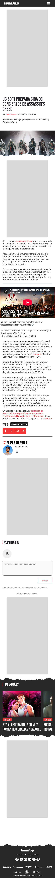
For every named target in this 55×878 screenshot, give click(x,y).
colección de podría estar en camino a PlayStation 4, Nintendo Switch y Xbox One (23, 413)
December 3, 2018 (27, 336)
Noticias (7, 720)
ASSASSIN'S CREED (19, 424)
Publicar (45, 580)
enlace (48, 418)
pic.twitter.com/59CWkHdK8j (13, 333)
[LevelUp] (7, 867)
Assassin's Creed (24, 241)
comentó (37, 354)
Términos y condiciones (31, 855)
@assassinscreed (8, 324)
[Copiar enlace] (23, 431)
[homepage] (11, 3)
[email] (17, 451)
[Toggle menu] (49, 3)
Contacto (19, 855)
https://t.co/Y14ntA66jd (38, 330)
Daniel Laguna (12, 114)
